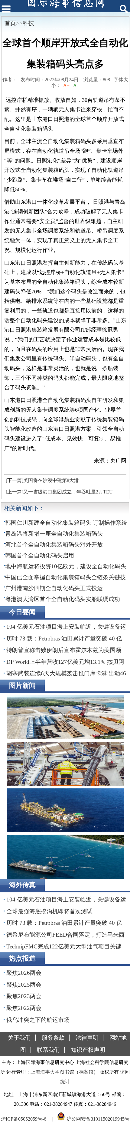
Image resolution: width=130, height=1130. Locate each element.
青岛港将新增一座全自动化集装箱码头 (54, 533)
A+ (66, 85)
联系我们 (48, 1050)
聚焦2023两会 (23, 996)
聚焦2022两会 (23, 1008)
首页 (10, 23)
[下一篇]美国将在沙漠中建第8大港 (42, 480)
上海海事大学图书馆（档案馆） (64, 1072)
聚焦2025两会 (23, 984)
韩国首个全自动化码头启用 (39, 555)
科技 (28, 23)
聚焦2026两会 (23, 973)
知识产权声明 (88, 1050)
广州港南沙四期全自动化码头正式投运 (54, 588)
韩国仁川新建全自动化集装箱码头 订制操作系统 (66, 523)
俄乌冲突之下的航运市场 (38, 1020)
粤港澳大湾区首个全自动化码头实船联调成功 (62, 599)
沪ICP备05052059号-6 (23, 1119)
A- (76, 85)
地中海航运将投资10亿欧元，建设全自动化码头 (65, 566)
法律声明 (87, 1038)
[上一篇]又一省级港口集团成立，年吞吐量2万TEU (59, 491)
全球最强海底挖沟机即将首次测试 (49, 911)
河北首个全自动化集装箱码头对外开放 (54, 544)
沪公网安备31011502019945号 (98, 1119)
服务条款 (53, 1038)
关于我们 (19, 1038)
